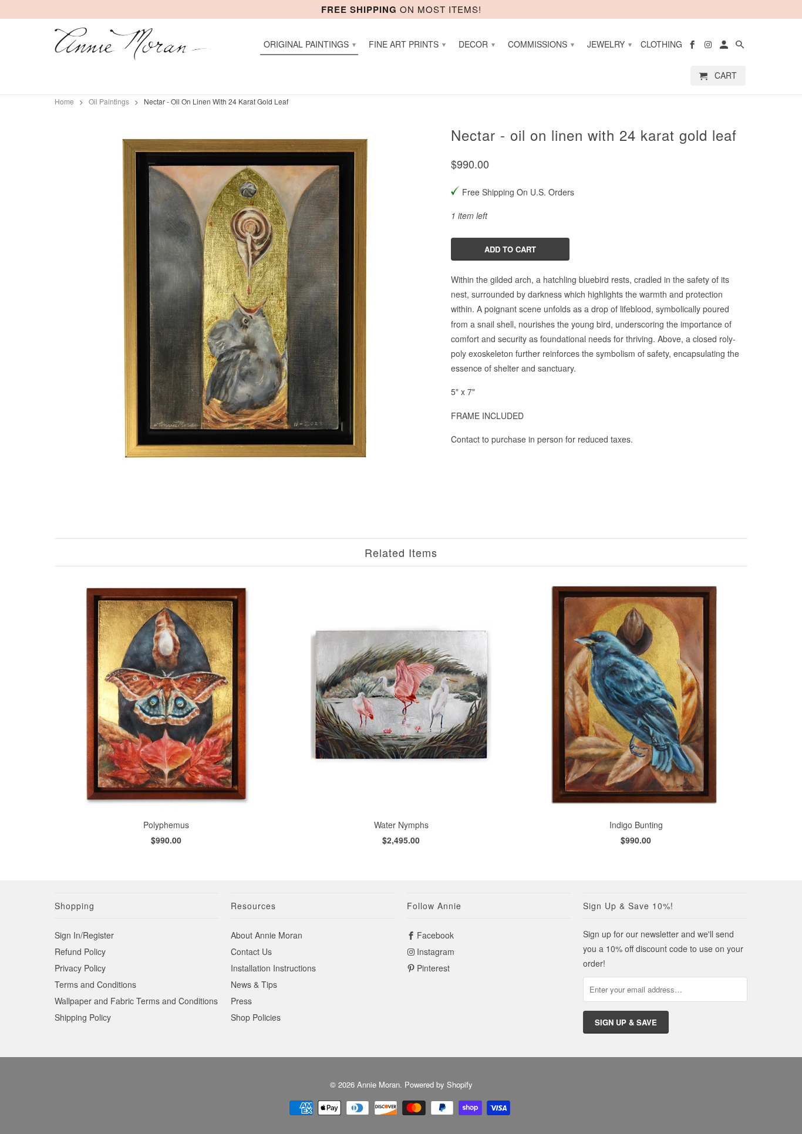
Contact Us (251, 951)
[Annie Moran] (137, 44)
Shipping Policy (83, 1017)
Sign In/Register (84, 935)
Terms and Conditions (95, 984)
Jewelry (609, 44)
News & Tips (254, 984)
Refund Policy (80, 951)
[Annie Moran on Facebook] (693, 46)
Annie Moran (378, 1084)
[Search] (741, 46)
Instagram (435, 951)
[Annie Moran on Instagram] (709, 46)
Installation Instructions (273, 968)
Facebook (435, 935)
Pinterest (433, 968)
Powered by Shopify (439, 1084)
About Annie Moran (266, 935)
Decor (477, 44)
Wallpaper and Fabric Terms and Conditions (136, 1001)
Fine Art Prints (407, 44)
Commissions (541, 44)
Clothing (661, 44)
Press (241, 1001)
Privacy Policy (80, 968)
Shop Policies (256, 1017)
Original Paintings (310, 44)
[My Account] (725, 46)
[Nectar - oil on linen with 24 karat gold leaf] (247, 298)
